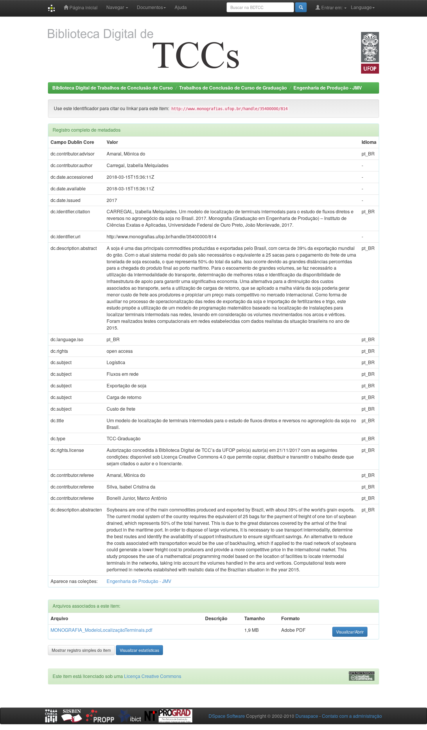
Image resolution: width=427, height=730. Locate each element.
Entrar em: (332, 7)
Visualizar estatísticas (139, 650)
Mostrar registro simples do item (81, 650)
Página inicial (83, 7)
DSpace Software (227, 716)
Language (361, 7)
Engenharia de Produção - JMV (327, 87)
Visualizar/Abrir (350, 632)
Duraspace (306, 716)
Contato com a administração (352, 716)
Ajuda (181, 7)
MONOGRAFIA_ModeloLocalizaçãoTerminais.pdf (101, 630)
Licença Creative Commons (152, 676)
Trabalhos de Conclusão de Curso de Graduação (233, 87)
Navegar (115, 7)
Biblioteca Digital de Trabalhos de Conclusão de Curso (112, 87)
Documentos (150, 7)
